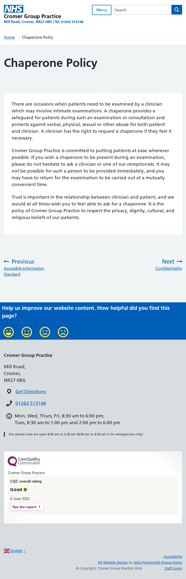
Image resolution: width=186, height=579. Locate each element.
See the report (24, 507)
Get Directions (31, 391)
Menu (101, 10)
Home (9, 37)
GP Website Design (113, 562)
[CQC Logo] (24, 465)
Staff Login (173, 568)
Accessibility (172, 557)
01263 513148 (31, 403)
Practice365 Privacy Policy (162, 562)
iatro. (138, 562)
